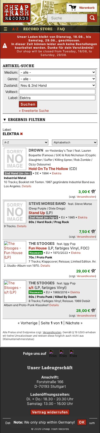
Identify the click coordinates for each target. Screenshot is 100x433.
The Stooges (42, 243)
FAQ (61, 29)
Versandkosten (86, 196)
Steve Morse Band (47, 203)
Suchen (28, 104)
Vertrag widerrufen (50, 412)
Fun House (38, 248)
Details (26, 186)
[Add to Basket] (93, 191)
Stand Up (37, 212)
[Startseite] (17, 12)
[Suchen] (92, 18)
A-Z (15, 29)
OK (82, 422)
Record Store (38, 29)
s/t (31, 287)
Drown (36, 150)
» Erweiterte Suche (34, 110)
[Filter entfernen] (21, 134)
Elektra (56, 173)
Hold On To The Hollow (48, 168)
